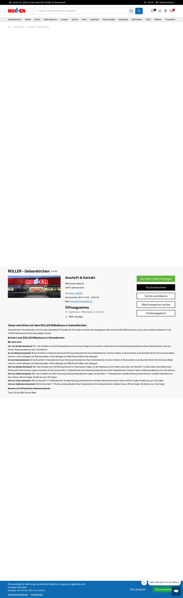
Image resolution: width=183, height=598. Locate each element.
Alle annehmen (164, 589)
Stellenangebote (156, 313)
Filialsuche (19, 27)
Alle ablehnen (138, 589)
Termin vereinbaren (155, 296)
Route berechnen (156, 287)
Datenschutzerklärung (18, 594)
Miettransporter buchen (156, 304)
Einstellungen (37, 594)
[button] (152, 11)
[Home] (17, 10)
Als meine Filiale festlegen (156, 278)
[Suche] (139, 11)
